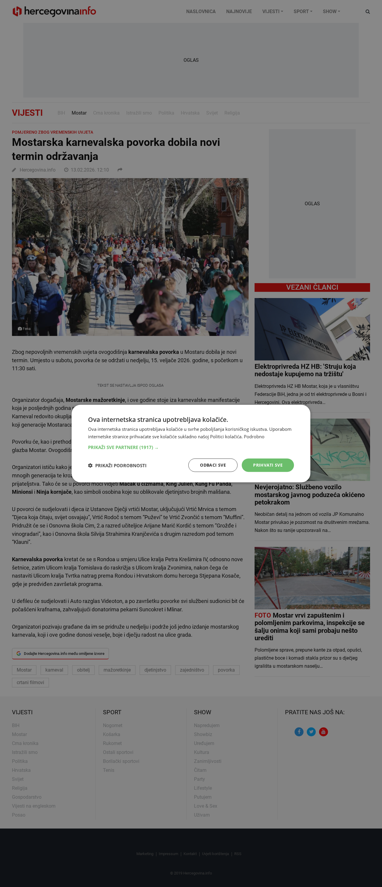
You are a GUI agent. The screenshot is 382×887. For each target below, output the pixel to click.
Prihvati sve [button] (268, 465)
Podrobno (254, 436)
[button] (191, 447)
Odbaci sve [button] (213, 465)
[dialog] (191, 443)
